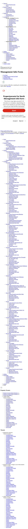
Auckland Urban (12, 23)
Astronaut (22, 133)
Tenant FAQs (9, 14)
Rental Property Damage (14, 152)
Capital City (8, 284)
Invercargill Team (12, 336)
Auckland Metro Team (13, 186)
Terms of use (9, 130)
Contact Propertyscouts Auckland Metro (17, 184)
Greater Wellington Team (14, 267)
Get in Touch (11, 237)
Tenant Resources (10, 15)
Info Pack (11, 245)
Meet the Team (12, 235)
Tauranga (11, 33)
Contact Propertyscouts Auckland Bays (17, 194)
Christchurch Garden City (14, 46)
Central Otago (12, 49)
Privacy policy (4, 130)
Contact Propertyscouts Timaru (15, 361)
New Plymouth (12, 34)
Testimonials (8, 56)
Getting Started (9, 53)
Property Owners (7, 143)
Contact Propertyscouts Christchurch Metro (18, 318)
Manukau (11, 25)
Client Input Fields (13, 170)
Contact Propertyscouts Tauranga (16, 248)
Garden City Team (13, 311)
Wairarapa (11, 35)
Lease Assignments (13, 156)
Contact (2, 134)
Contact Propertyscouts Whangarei (16, 172)
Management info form (14, 365)
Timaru (10, 42)
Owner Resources (10, 9)
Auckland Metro (12, 19)
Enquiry (7, 60)
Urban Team (11, 205)
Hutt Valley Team (12, 295)
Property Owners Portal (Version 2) (11, 394)
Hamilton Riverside (13, 31)
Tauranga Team (12, 250)
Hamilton (11, 30)
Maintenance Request (8, 78)
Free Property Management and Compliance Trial (15, 243)
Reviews (10, 274)
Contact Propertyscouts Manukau (16, 214)
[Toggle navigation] (1, 66)
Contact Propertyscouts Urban (15, 204)
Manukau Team (12, 215)
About (4, 139)
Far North (11, 28)
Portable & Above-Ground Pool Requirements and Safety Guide (15, 158)
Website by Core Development (7, 133)
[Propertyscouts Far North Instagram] (3, 82)
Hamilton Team (12, 226)
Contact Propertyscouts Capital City (16, 285)
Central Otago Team (13, 327)
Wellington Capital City (14, 40)
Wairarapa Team (12, 345)
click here (9, 86)
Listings (5, 51)
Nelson (10, 44)
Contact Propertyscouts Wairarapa (16, 344)
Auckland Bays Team (13, 195)
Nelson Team (11, 304)
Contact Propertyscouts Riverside (16, 234)
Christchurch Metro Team (14, 320)
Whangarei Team (12, 173)
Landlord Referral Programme (15, 220)
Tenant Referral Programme (15, 221)
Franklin (10, 24)
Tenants (5, 150)
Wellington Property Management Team (17, 286)
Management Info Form (14, 167)
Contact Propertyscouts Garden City (16, 310)
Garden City (8, 309)
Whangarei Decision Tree (14, 176)
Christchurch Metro (13, 45)
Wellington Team (12, 278)
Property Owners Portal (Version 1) (11, 393)
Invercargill (11, 50)
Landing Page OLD (13, 246)
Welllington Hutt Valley (14, 39)
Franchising (5, 375)
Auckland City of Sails (13, 20)
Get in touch (11, 168)
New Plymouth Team (13, 258)
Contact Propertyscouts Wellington (16, 277)
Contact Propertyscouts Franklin (15, 369)
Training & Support (10, 55)
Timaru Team (11, 363)
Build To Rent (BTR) (10, 12)
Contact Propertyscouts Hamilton (16, 225)
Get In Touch (11, 209)
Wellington (11, 36)
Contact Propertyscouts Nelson (15, 302)
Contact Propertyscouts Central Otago (17, 326)
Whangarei (11, 29)
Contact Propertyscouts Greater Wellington (18, 266)
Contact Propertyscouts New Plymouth (17, 257)
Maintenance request (13, 263)
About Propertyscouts (10, 4)
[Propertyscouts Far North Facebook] (3, 81)
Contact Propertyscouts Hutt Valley (16, 294)
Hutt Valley (8, 293)
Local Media (11, 181)
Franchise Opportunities (11, 58)
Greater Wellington (13, 37)
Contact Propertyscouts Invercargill (16, 334)
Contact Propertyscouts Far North (10, 76)
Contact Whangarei (13, 178)
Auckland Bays (12, 21)
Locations (5, 161)
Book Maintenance (13, 236)
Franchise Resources (10, 57)
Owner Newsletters (8, 395)
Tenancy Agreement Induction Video (17, 155)
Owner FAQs (9, 8)
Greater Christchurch (13, 47)
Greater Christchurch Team (14, 355)
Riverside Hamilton (10, 232)
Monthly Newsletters (10, 10)
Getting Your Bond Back (14, 154)
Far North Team (6, 77)
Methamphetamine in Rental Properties (17, 146)
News (7, 5)
